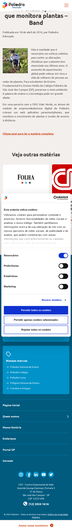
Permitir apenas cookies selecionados (36, 320)
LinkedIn (36, 474)
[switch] (63, 266)
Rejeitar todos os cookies (36, 329)
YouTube (44, 474)
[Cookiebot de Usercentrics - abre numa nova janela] (53, 198)
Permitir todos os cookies (36, 310)
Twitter (51, 474)
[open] (67, 5)
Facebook (28, 474)
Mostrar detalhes (52, 300)
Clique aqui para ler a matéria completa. (28, 133)
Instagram (21, 474)
